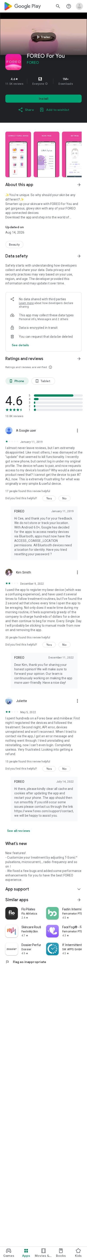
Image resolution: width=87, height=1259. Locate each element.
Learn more (26, 303)
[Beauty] (14, 244)
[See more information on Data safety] (79, 256)
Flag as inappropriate (25, 962)
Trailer (42, 37)
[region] (43, 81)
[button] (46, 83)
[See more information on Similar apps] (79, 900)
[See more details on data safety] (20, 345)
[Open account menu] (79, 6)
